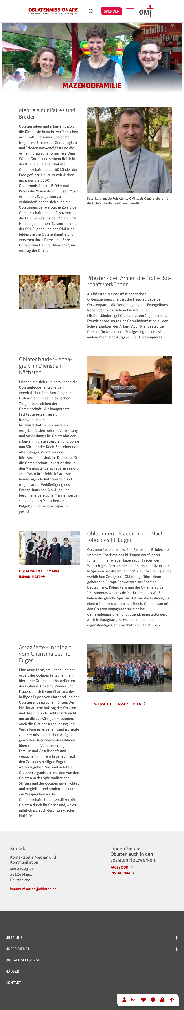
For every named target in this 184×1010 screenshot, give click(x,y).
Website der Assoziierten (117, 704)
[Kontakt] (124, 1000)
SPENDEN (112, 11)
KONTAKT (13, 983)
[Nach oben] (172, 1000)
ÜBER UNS (14, 938)
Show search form (91, 11)
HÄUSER (12, 971)
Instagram (120, 873)
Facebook (119, 867)
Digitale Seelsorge (23, 960)
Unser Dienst (17, 949)
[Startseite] (53, 11)
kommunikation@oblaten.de (33, 889)
